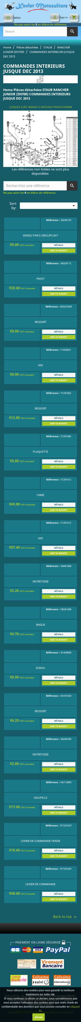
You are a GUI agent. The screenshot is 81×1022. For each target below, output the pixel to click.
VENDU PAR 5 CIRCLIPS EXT (40, 235)
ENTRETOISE (41, 581)
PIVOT (40, 279)
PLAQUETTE (40, 452)
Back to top (65, 916)
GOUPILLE (40, 798)
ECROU (40, 668)
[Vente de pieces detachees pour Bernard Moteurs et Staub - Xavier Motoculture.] (40, 6)
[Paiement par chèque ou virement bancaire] (40, 964)
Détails (58, 245)
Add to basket (58, 250)
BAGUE (40, 625)
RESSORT (40, 322)
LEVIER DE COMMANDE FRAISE (40, 841)
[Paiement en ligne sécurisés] (40, 946)
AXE (40, 365)
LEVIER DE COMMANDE (40, 884)
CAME (40, 495)
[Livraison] (40, 980)
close (39, 1017)
